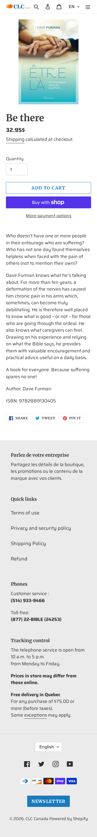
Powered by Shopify (68, 818)
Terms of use (25, 513)
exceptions (35, 714)
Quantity (15, 159)
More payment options (48, 216)
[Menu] (87, 6)
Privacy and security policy (41, 528)
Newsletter (49, 801)
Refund (19, 559)
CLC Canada (37, 818)
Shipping (15, 139)
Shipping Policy (28, 543)
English (46, 746)
